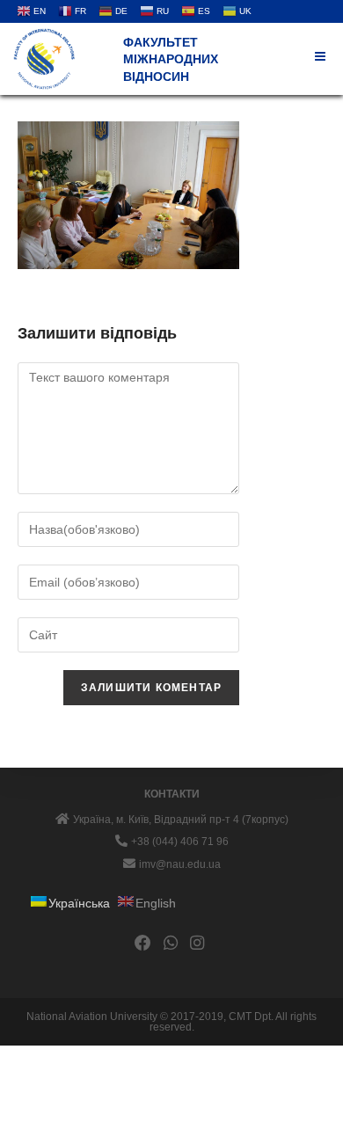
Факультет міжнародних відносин (170, 59)
